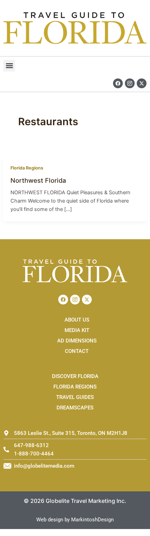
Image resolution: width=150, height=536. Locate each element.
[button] (9, 65)
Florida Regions (26, 168)
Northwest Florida (38, 180)
